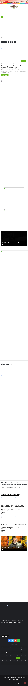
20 (14, 657)
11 (6, 655)
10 (2, 655)
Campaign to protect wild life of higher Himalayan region (12, 67)
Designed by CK (16, 679)
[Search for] (26, 11)
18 (6, 657)
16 (25, 655)
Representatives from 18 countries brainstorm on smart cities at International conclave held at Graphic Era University (7, 509)
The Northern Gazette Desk (7, 63)
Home (3, 37)
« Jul (13, 666)
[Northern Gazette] (14, 7)
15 (21, 655)
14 (17, 655)
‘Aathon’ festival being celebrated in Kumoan (20, 525)
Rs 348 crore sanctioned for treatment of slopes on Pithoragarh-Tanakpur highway (7, 527)
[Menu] (1, 11)
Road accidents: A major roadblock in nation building (19, 507)
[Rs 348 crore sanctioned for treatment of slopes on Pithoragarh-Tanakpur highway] (7, 519)
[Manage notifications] (25, 683)
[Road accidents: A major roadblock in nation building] (21, 500)
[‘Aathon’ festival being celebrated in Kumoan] (21, 519)
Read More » (4, 75)
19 (10, 657)
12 (10, 655)
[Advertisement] (14, 26)
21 (17, 657)
